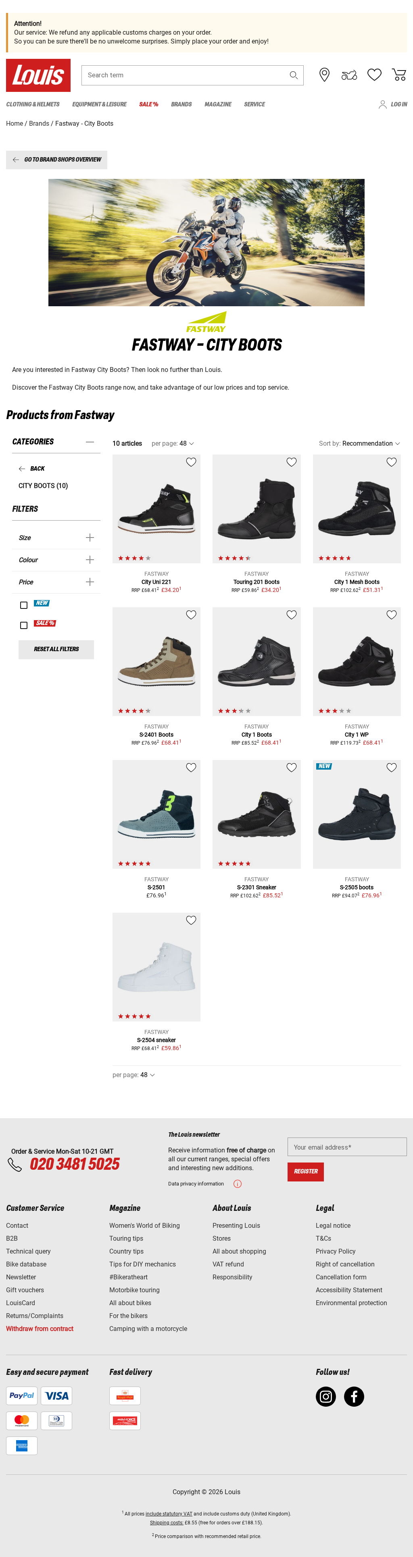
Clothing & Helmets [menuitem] (32, 104)
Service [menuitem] (254, 104)
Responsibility (232, 1277)
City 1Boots (257, 734)
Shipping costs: (167, 1523)
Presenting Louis (236, 1225)
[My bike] (349, 75)
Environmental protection (351, 1303)
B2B (12, 1238)
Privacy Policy (336, 1251)
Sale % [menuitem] (148, 104)
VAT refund (228, 1264)
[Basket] (399, 75)
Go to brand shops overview (62, 159)
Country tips (126, 1251)
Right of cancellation (345, 1264)
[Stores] (325, 75)
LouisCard (20, 1303)
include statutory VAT (169, 1514)
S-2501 (156, 887)
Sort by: (330, 443)
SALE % (45, 623)
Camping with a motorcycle (148, 1329)
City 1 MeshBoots (357, 582)
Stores (222, 1238)
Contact (17, 1225)
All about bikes (130, 1303)
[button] (294, 75)
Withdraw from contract (39, 1329)
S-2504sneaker (156, 1040)
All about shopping (239, 1251)
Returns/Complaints (34, 1316)
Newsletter (21, 1277)
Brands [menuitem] (181, 104)
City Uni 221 (156, 582)
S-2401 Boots (156, 734)
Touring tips (126, 1238)
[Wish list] (374, 75)
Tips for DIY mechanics (142, 1264)
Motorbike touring (134, 1290)
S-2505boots (356, 887)
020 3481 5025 (73, 1165)
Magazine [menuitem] (217, 104)
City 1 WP (357, 734)
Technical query (28, 1251)
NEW (42, 603)
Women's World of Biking (144, 1225)
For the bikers (128, 1316)
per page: (165, 443)
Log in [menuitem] (399, 104)
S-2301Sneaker (256, 887)
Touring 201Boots (257, 582)
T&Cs (323, 1238)
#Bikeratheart (128, 1277)
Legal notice (333, 1225)
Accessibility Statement (349, 1290)
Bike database (26, 1264)
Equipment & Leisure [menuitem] (99, 104)
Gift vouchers (25, 1290)
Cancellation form (341, 1277)
